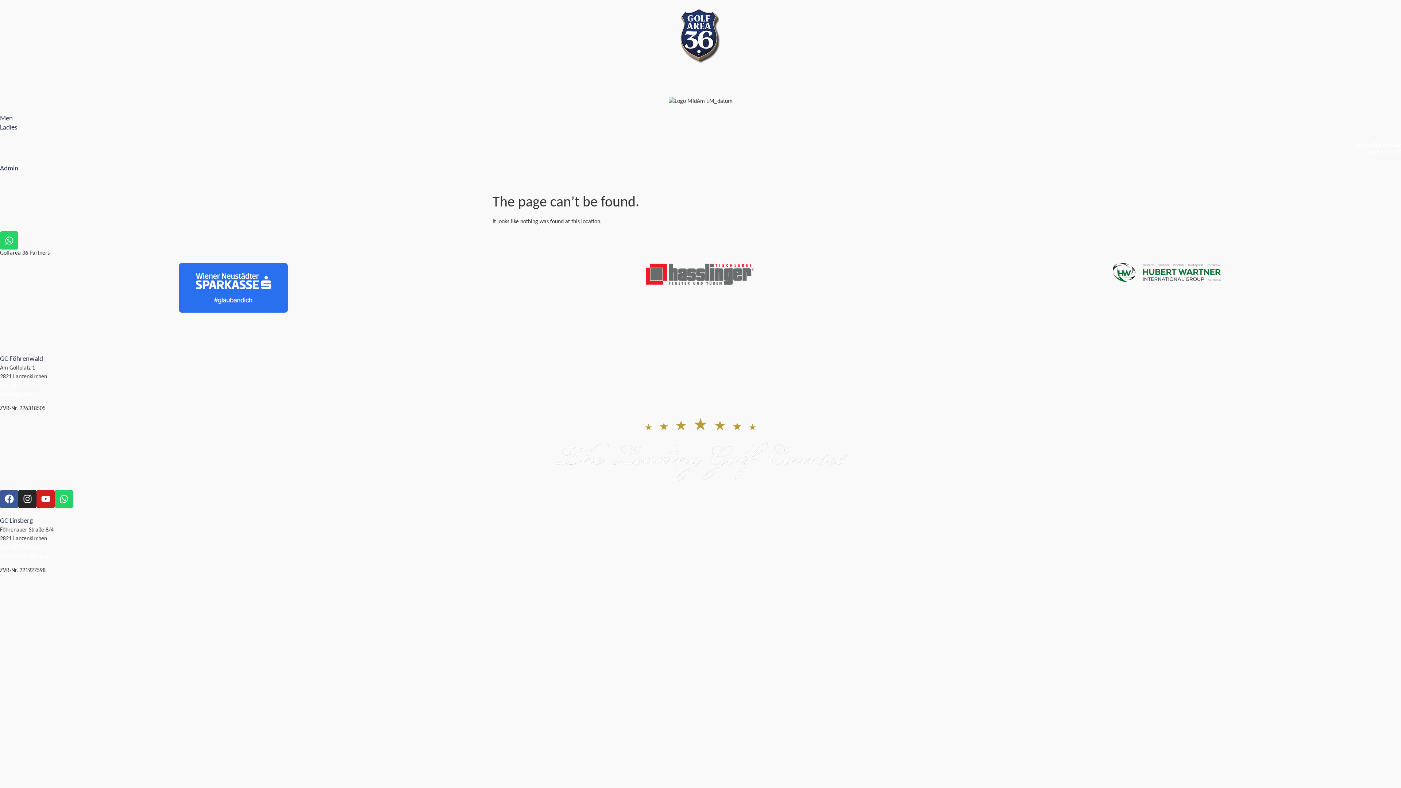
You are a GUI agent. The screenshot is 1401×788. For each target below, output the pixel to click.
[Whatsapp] (64, 499)
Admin (9, 168)
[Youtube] (45, 499)
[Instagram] (27, 499)
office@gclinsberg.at (24, 556)
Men (6, 118)
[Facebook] (9, 499)
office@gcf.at (15, 394)
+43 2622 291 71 (19, 386)
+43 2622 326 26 (19, 548)
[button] (3, 86)
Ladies (8, 127)
